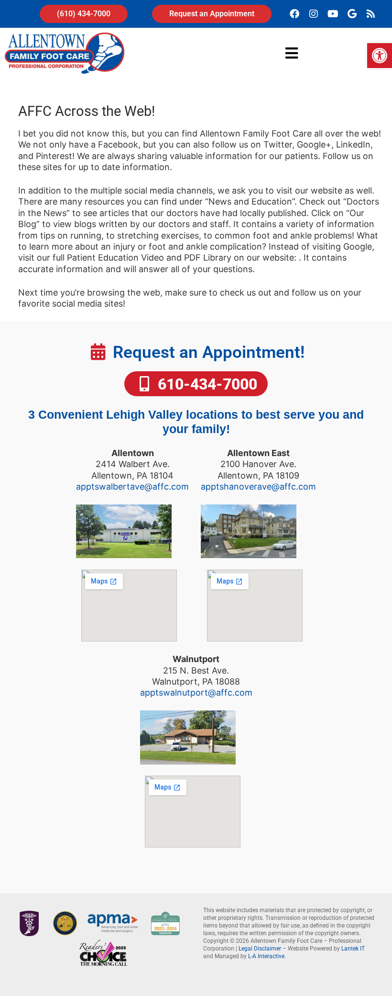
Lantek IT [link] (353, 948)
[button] (292, 53)
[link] (379, 55)
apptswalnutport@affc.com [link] (196, 692)
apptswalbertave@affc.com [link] (132, 486)
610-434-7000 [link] (205, 384)
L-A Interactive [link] (266, 956)
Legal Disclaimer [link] (260, 948)
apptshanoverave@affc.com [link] (258, 486)
